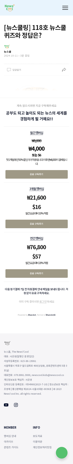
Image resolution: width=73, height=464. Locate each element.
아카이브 (8, 441)
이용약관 (37, 441)
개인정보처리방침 (42, 447)
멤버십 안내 (10, 436)
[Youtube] (6, 405)
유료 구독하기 (36, 174)
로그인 (43, 301)
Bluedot (32, 314)
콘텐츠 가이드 (11, 447)
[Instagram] (16, 406)
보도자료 (37, 436)
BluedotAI (50, 314)
